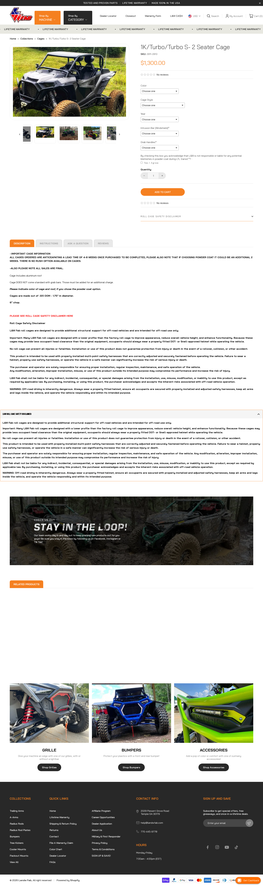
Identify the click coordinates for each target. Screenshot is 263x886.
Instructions (49, 243)
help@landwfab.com (152, 822)
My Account (236, 16)
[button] (149, 74)
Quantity (146, 169)
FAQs (52, 862)
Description (22, 243)
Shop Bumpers (131, 767)
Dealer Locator (108, 15)
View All (14, 862)
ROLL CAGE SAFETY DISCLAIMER (161, 216)
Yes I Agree (151, 163)
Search (215, 16)
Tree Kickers (16, 842)
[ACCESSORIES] (213, 713)
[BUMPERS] (131, 713)
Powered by (68, 880)
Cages (40, 38)
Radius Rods (17, 823)
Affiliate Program (101, 810)
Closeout (131, 15)
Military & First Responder (106, 836)
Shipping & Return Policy (63, 823)
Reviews (103, 243)
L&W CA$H (176, 15)
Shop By (45, 18)
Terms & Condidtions (103, 849)
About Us (97, 830)
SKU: (143, 54)
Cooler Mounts (18, 849)
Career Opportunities (103, 817)
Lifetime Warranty (59, 817)
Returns (53, 830)
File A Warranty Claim (61, 842)
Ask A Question (78, 243)
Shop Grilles (49, 767)
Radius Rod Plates (20, 830)
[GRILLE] (49, 713)
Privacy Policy (99, 842)
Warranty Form (153, 15)
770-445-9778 (149, 831)
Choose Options (31, 661)
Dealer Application (102, 823)
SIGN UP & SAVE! (101, 855)
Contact (54, 836)
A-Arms (14, 817)
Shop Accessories (213, 767)
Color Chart (55, 849)
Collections (26, 38)
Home (13, 38)
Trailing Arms (17, 810)
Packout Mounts (19, 855)
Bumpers (15, 836)
